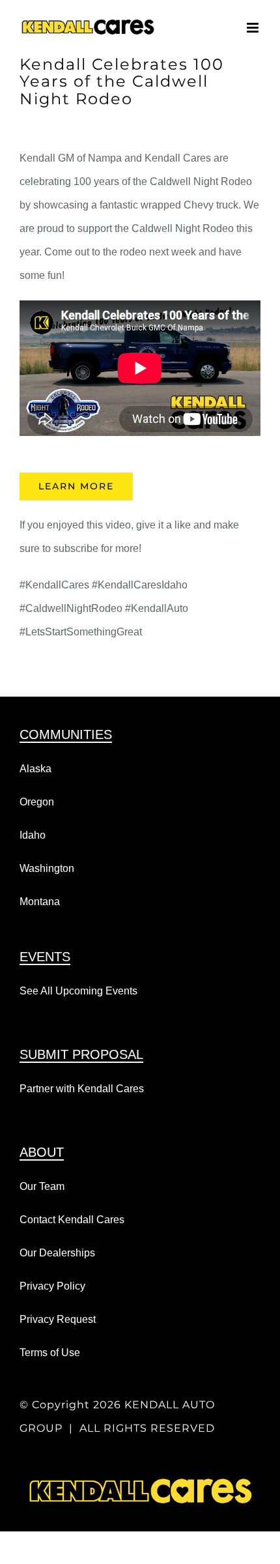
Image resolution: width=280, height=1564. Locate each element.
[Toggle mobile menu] (253, 28)
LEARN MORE (76, 486)
